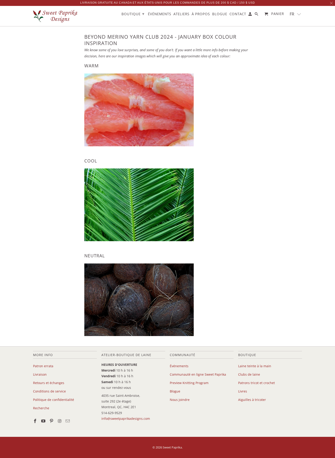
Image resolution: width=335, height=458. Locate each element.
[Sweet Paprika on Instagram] (59, 421)
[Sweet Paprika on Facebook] (35, 421)
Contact (237, 14)
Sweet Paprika (172, 447)
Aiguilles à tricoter (252, 399)
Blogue (175, 391)
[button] (295, 14)
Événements (179, 366)
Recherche (41, 408)
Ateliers (181, 14)
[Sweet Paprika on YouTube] (43, 421)
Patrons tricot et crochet (256, 383)
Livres (242, 391)
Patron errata (43, 366)
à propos (201, 14)
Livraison (40, 374)
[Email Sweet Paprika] (68, 421)
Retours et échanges (48, 383)
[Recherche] (257, 15)
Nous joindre (180, 399)
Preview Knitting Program (189, 383)
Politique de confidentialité (53, 399)
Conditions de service (49, 391)
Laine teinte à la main (254, 366)
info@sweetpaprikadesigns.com (125, 418)
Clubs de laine (249, 374)
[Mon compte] (250, 15)
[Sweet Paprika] (56, 16)
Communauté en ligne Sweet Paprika (198, 374)
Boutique (132, 13)
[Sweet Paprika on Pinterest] (51, 421)
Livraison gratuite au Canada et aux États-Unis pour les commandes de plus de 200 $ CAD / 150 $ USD (167, 2)
